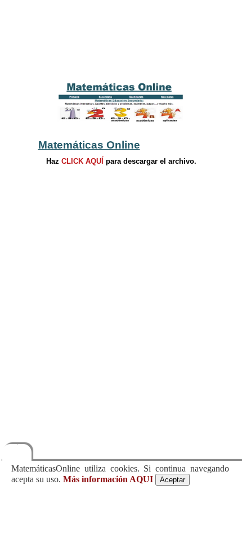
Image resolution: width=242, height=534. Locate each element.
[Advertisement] (121, 44)
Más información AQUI (108, 479)
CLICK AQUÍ (82, 161)
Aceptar (172, 479)
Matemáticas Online (89, 145)
